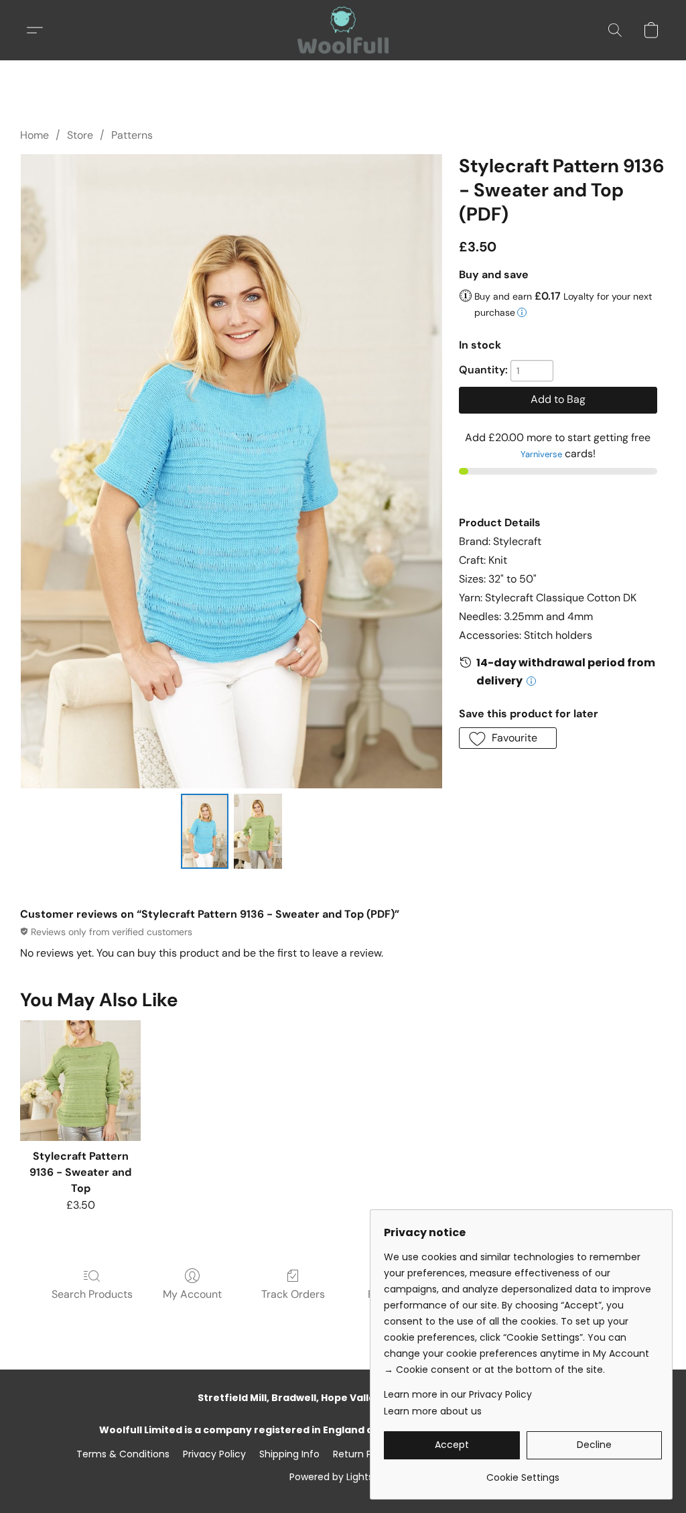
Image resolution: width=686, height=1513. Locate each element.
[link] (523, 1472)
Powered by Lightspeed (343, 1477)
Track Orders (293, 1294)
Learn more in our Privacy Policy (458, 1394)
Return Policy (363, 1454)
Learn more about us (433, 1411)
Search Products (92, 1294)
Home (34, 135)
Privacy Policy (214, 1454)
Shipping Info (289, 1454)
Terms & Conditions (122, 1454)
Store (80, 135)
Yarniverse (541, 454)
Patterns (132, 135)
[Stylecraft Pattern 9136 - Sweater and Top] (80, 1080)
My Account (192, 1294)
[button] (343, 30)
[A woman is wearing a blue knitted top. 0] (205, 831)
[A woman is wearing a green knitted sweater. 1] (258, 831)
